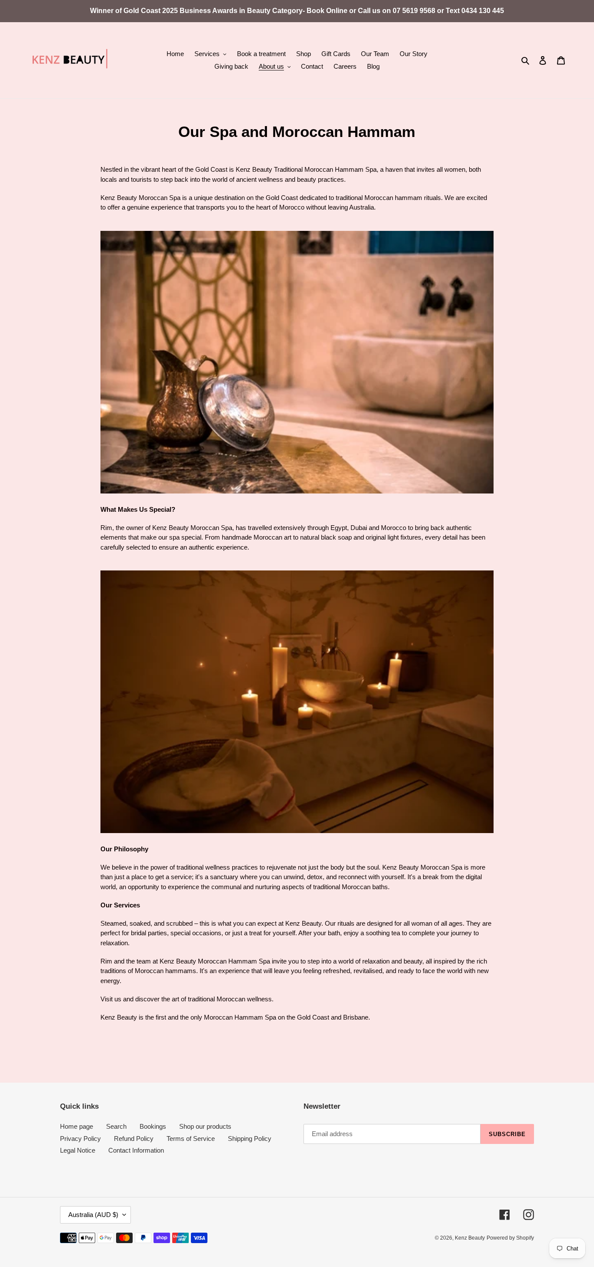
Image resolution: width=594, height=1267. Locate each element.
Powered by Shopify (510, 1238)
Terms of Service (191, 1138)
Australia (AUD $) (93, 1214)
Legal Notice (77, 1150)
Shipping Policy (249, 1138)
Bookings (153, 1126)
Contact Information (136, 1150)
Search (116, 1126)
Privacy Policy (80, 1138)
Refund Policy (134, 1138)
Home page (76, 1126)
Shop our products (205, 1126)
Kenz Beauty (470, 1238)
